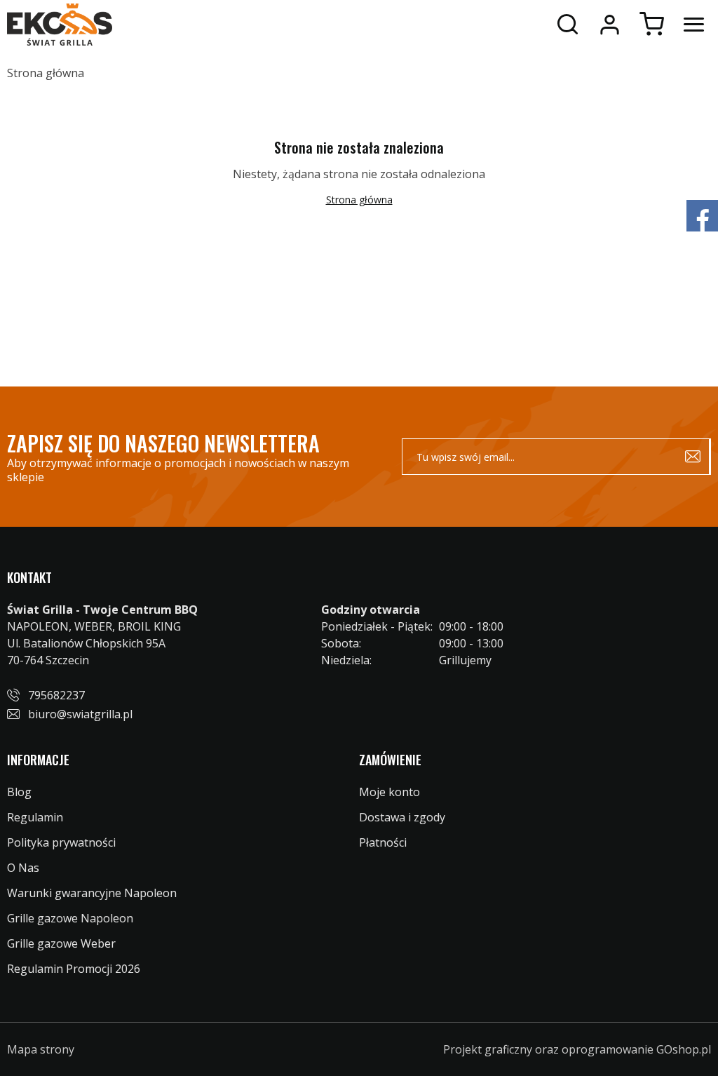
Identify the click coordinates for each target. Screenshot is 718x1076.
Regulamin (35, 817)
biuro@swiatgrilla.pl (80, 714)
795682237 (56, 695)
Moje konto (609, 24)
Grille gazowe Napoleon (70, 918)
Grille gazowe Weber (61, 943)
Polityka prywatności (61, 842)
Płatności (383, 842)
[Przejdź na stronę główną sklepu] (59, 25)
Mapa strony (40, 1049)
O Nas (23, 867)
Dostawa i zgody (402, 817)
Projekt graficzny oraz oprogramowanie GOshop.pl (577, 1049)
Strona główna (45, 73)
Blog (19, 792)
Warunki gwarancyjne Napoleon (92, 893)
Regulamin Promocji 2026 (73, 968)
